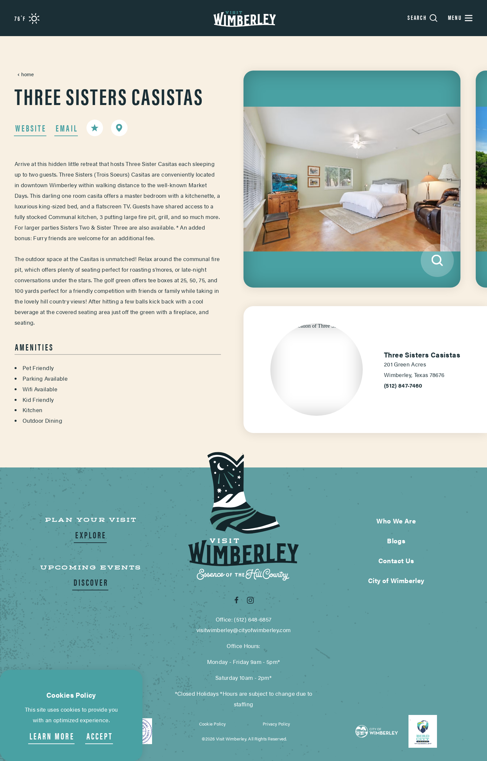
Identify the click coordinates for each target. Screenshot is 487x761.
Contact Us (396, 560)
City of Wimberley (396, 580)
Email (67, 128)
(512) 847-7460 (403, 385)
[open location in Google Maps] (316, 328)
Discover (91, 582)
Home (27, 74)
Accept (99, 736)
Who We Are (396, 520)
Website (30, 128)
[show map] (119, 128)
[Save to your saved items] (94, 128)
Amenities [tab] (34, 347)
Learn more (52, 736)
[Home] (243, 18)
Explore (90, 535)
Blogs (396, 540)
